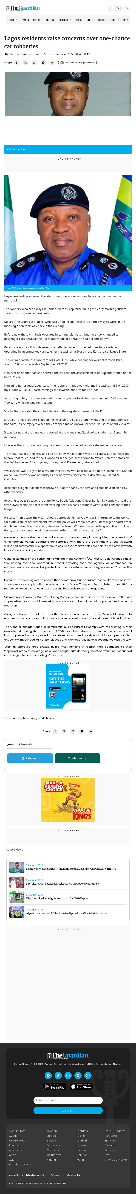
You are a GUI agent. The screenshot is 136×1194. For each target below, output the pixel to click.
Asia (12, 1160)
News (12, 19)
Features (82, 1131)
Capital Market (18, 1140)
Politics (49, 19)
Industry (81, 1145)
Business (64, 19)
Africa (12, 1155)
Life (89, 19)
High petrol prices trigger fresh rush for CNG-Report (57, 898)
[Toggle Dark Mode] (115, 8)
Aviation (14, 1136)
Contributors (17, 1131)
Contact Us (73, 1175)
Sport (78, 19)
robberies (49, 718)
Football (81, 1140)
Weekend (111, 1136)
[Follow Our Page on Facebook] (48, 1075)
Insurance (82, 1150)
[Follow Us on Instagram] (68, 1075)
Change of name (116, 1160)
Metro (37, 19)
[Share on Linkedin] (52, 63)
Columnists (54, 1155)
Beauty (51, 1140)
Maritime (81, 1155)
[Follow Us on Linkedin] (78, 1075)
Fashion (81, 1136)
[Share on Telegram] (43, 63)
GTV (125, 19)
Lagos (36, 718)
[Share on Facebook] (16, 63)
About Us (14, 1175)
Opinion (101, 19)
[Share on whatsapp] (34, 63)
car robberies (22, 718)
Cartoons (53, 1150)
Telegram (32, 758)
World (80, 1160)
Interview (110, 1140)
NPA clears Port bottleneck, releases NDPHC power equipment (62, 883)
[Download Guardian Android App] (54, 1086)
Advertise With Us (35, 1175)
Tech (113, 19)
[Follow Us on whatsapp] (88, 1075)
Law (107, 1155)
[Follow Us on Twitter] (58, 1075)
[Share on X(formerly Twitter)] (25, 63)
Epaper (25, 19)
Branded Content (20, 1164)
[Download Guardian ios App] (81, 1086)
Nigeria (51, 1160)
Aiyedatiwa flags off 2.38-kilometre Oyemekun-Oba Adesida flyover (66, 913)
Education (53, 1145)
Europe (51, 1136)
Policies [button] (55, 1175)
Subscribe (68, 1110)
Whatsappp (79, 758)
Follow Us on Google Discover (80, 62)
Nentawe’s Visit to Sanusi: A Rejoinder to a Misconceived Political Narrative (71, 868)
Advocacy (15, 1150)
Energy (13, 1145)
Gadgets (110, 1150)
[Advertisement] (68, 984)
